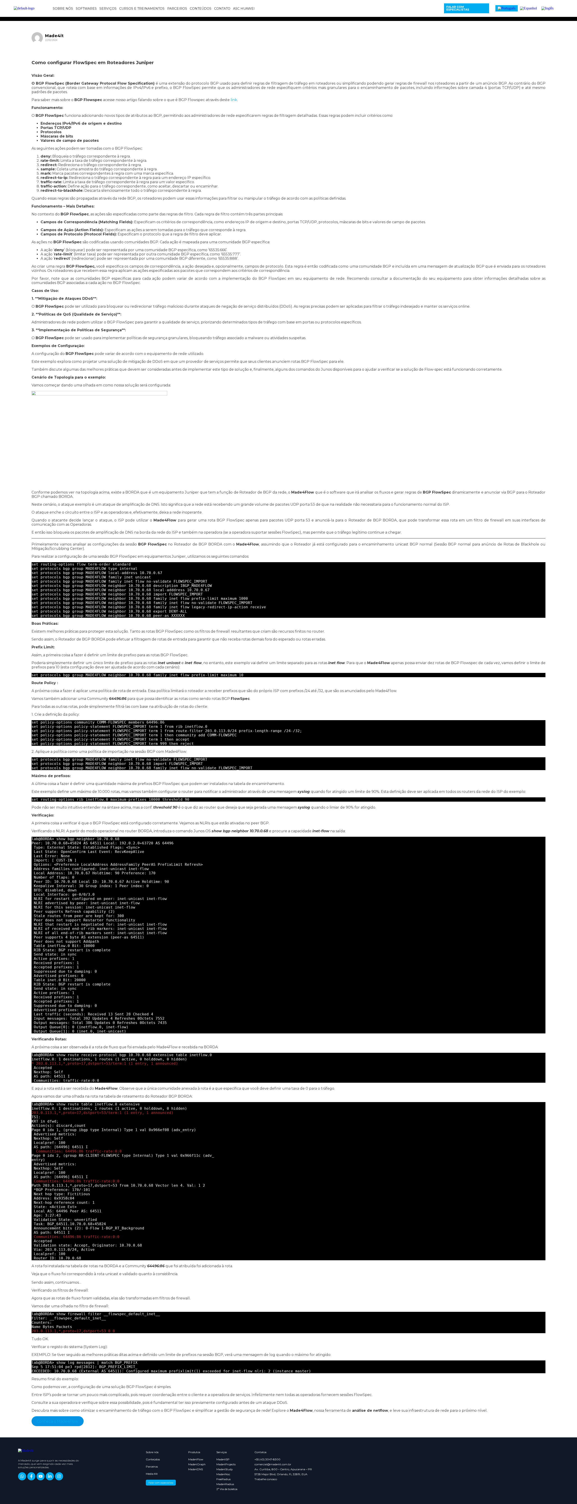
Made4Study (224, 1469)
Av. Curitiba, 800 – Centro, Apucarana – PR (283, 1469)
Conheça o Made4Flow (57, 1421)
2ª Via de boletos (226, 1489)
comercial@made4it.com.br (272, 1464)
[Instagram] (59, 1476)
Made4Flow (195, 1459)
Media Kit (152, 1473)
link (234, 100)
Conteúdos (200, 9)
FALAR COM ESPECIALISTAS (457, 8)
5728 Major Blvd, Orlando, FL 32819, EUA (280, 1474)
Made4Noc (223, 1474)
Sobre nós (63, 9)
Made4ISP (222, 1459)
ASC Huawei (244, 9)
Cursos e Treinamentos (142, 9)
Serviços (108, 9)
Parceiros (177, 9)
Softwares (86, 9)
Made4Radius (225, 1484)
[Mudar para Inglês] (547, 8)
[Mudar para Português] (506, 8)
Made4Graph (195, 1464)
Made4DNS (195, 1469)
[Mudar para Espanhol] (528, 8)
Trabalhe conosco (265, 1479)
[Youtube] (41, 1476)
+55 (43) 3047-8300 (267, 1459)
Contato (222, 9)
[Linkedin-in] (50, 1476)
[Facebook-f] (31, 1476)
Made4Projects (226, 1464)
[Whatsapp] (22, 1476)
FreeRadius (223, 1479)
